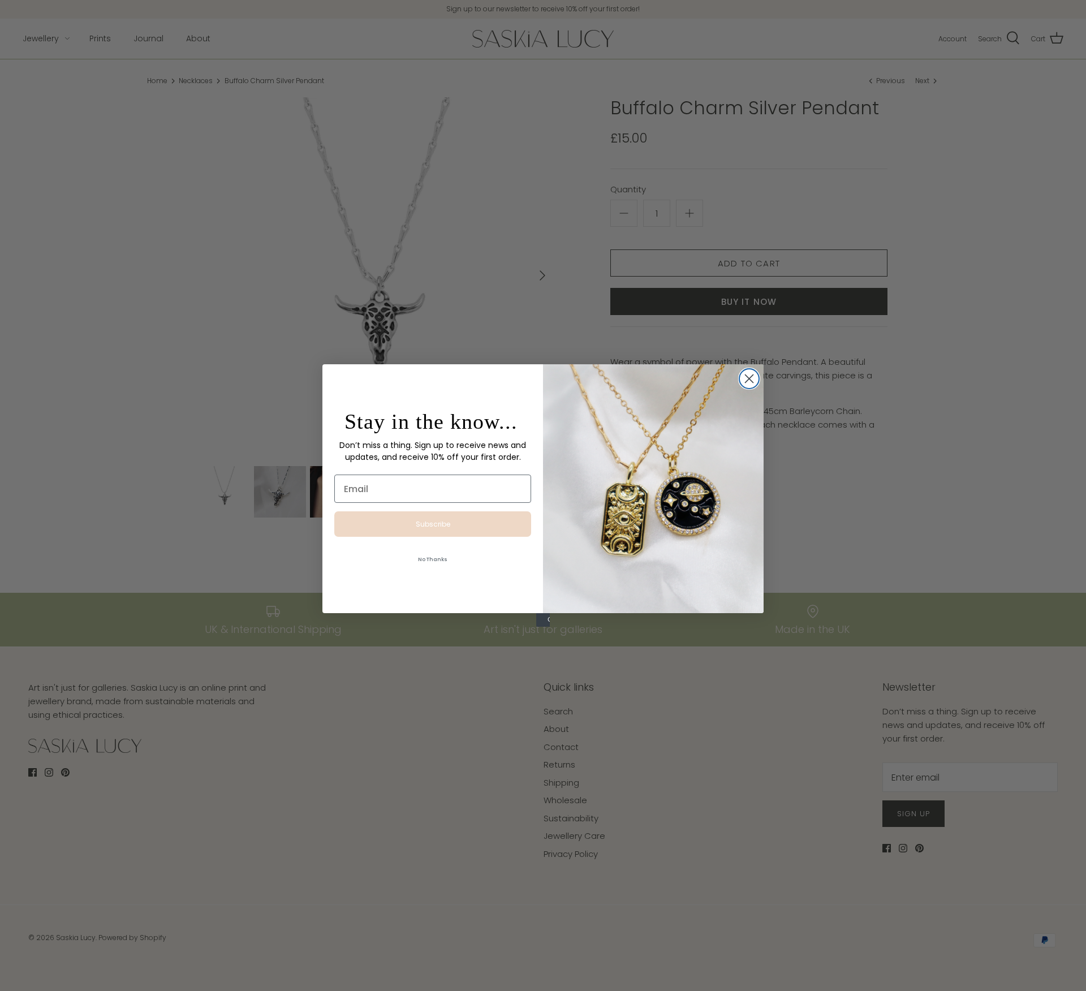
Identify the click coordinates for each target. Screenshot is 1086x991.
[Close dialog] (749, 379)
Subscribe (433, 524)
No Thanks (432, 559)
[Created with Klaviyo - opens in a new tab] (543, 620)
